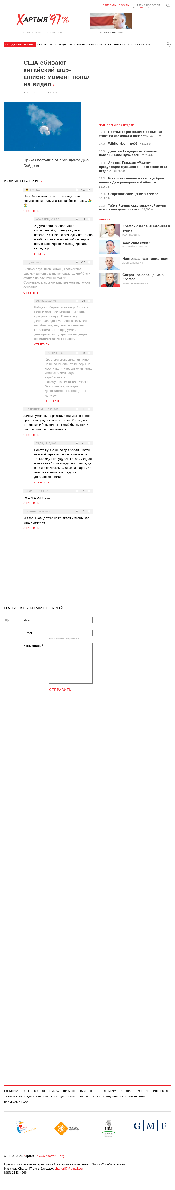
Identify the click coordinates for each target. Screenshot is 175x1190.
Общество (65, 44)
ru (141, 7)
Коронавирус (137, 1096)
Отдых (61, 1096)
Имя (26, 620)
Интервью (160, 1091)
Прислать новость (116, 5)
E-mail (27, 633)
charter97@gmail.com (70, 1168)
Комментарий (33, 645)
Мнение (105, 219)
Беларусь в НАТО (16, 1102)
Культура (144, 44)
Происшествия (109, 44)
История (127, 1091)
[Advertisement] (48, 569)
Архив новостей (148, 5)
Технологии (13, 1096)
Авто (48, 1096)
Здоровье (34, 1096)
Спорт (129, 44)
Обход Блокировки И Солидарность (96, 1096)
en (147, 7)
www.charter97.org (51, 1156)
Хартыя (42, 19)
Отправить (60, 689)
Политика (46, 44)
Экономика (85, 44)
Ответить (31, 210)
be (135, 7)
